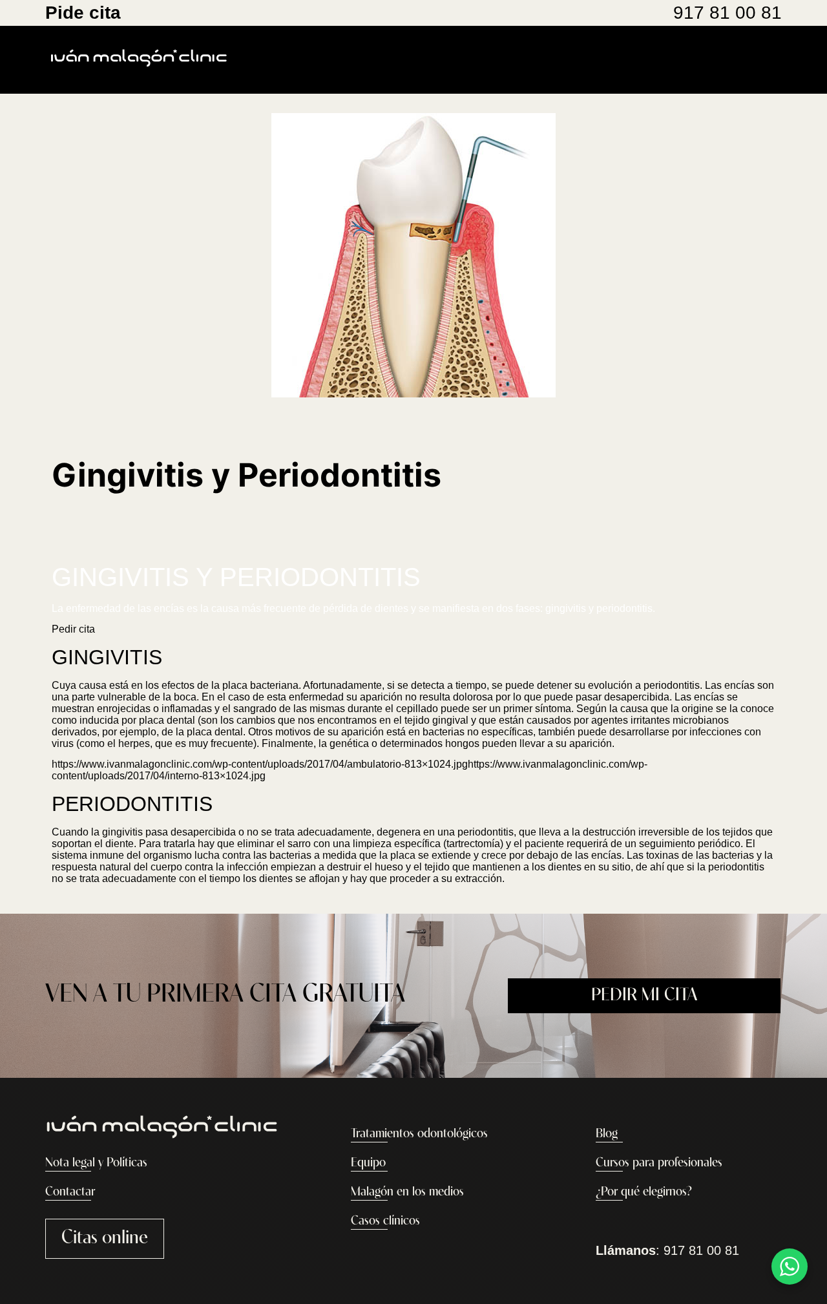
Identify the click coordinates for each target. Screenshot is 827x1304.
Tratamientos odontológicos (419, 1134)
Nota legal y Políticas (96, 1163)
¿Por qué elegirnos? (644, 1192)
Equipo (368, 1163)
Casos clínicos (385, 1221)
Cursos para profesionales (659, 1163)
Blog (607, 1134)
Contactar (70, 1192)
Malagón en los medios (407, 1192)
